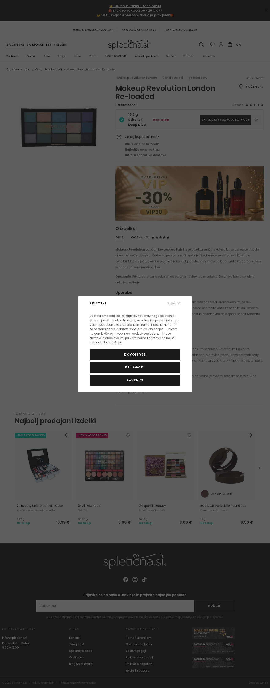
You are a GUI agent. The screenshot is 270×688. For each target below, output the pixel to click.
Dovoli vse (135, 354)
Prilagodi (135, 367)
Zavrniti (135, 380)
